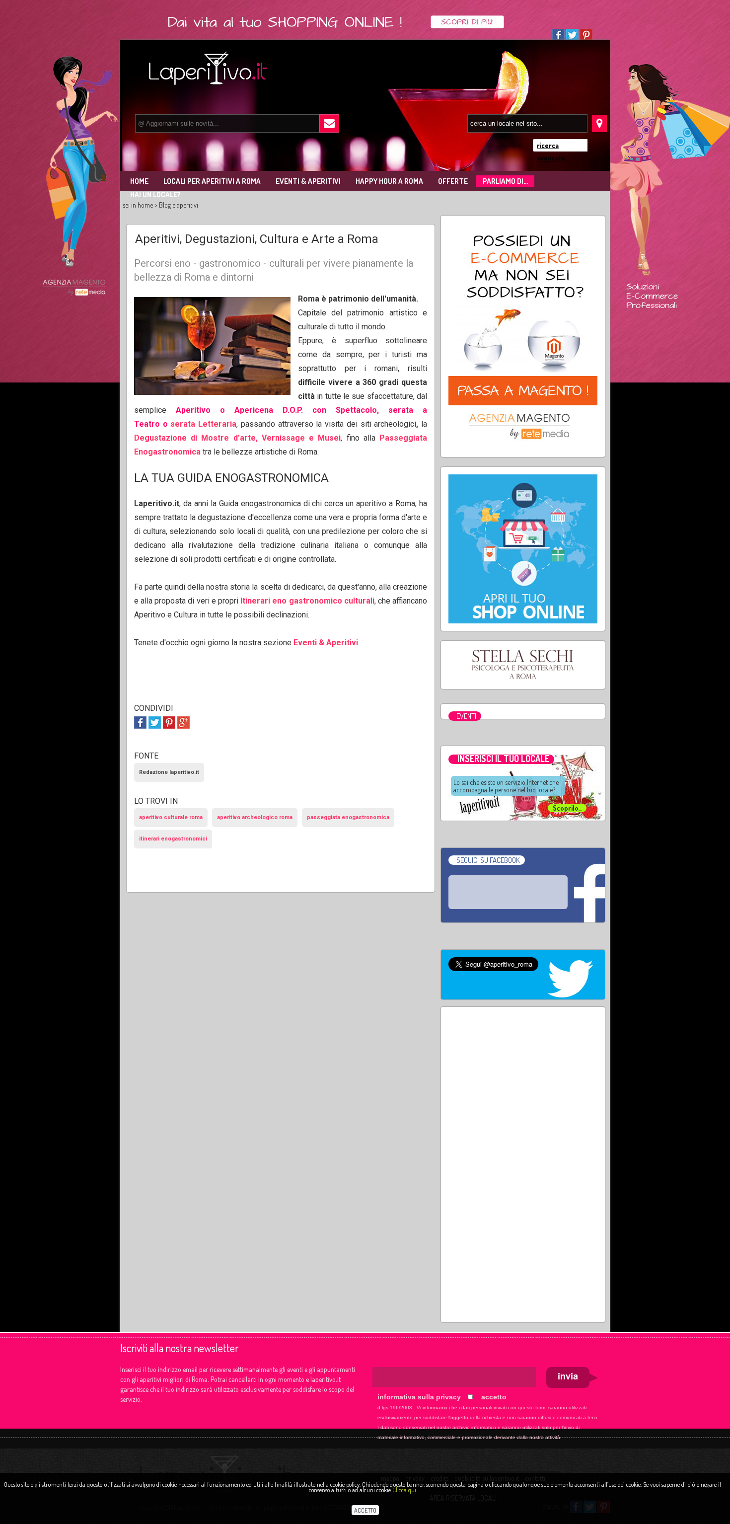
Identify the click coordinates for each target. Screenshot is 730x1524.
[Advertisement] (522, 1163)
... (567, 808)
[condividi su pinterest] (169, 722)
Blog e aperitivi (178, 205)
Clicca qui (404, 1490)
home (145, 205)
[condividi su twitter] (154, 722)
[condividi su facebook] (140, 722)
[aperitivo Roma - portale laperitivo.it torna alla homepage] (198, 66)
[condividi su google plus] (183, 722)
